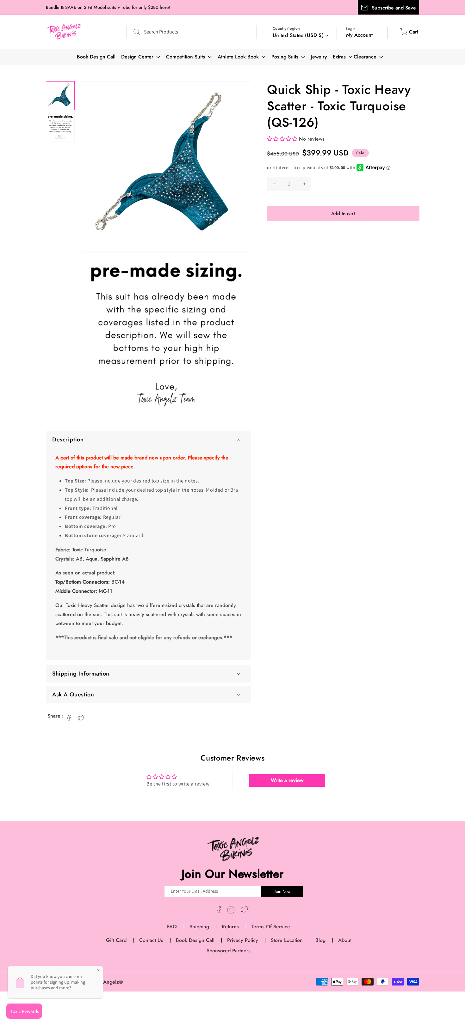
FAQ (172, 926)
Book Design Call (96, 56)
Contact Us (151, 940)
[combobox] (192, 32)
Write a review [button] (287, 780)
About (344, 940)
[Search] (133, 32)
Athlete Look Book (238, 56)
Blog (320, 940)
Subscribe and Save (394, 7)
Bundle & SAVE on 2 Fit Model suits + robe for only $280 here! (108, 7)
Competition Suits (185, 56)
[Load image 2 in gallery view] (60, 127)
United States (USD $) (298, 35)
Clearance (365, 56)
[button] (148, 439)
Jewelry (319, 56)
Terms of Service (270, 926)
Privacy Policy (242, 940)
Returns (230, 926)
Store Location (287, 940)
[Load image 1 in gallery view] (60, 95)
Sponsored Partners (229, 950)
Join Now (282, 891)
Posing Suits (284, 56)
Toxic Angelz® (107, 982)
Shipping (199, 926)
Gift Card (116, 940)
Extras (339, 56)
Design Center (137, 56)
